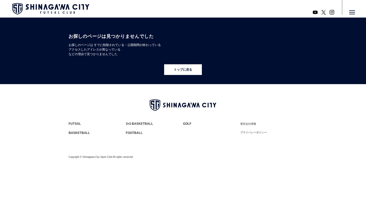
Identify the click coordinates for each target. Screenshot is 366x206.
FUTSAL (75, 123)
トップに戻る (183, 69)
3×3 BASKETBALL (139, 123)
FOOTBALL (134, 132)
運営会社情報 (248, 123)
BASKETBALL (79, 132)
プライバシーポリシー (253, 132)
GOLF (187, 123)
